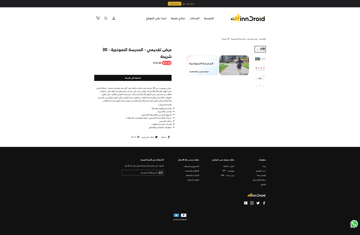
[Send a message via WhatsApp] (354, 223)
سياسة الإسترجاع (259, 179)
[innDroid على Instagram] (252, 203)
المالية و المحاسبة (192, 170)
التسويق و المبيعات (191, 166)
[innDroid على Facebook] (264, 203)
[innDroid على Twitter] (258, 203)
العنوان (263, 184)
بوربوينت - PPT (228, 170)
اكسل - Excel (229, 166)
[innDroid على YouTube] (246, 203)
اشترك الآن (174, 3)
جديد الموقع (261, 170)
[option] (217, 65)
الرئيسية (209, 18)
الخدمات (194, 18)
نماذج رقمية (178, 18)
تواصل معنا (261, 175)
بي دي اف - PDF (227, 175)
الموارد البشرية (193, 179)
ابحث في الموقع (156, 18)
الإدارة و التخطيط (192, 175)
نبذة (264, 166)
